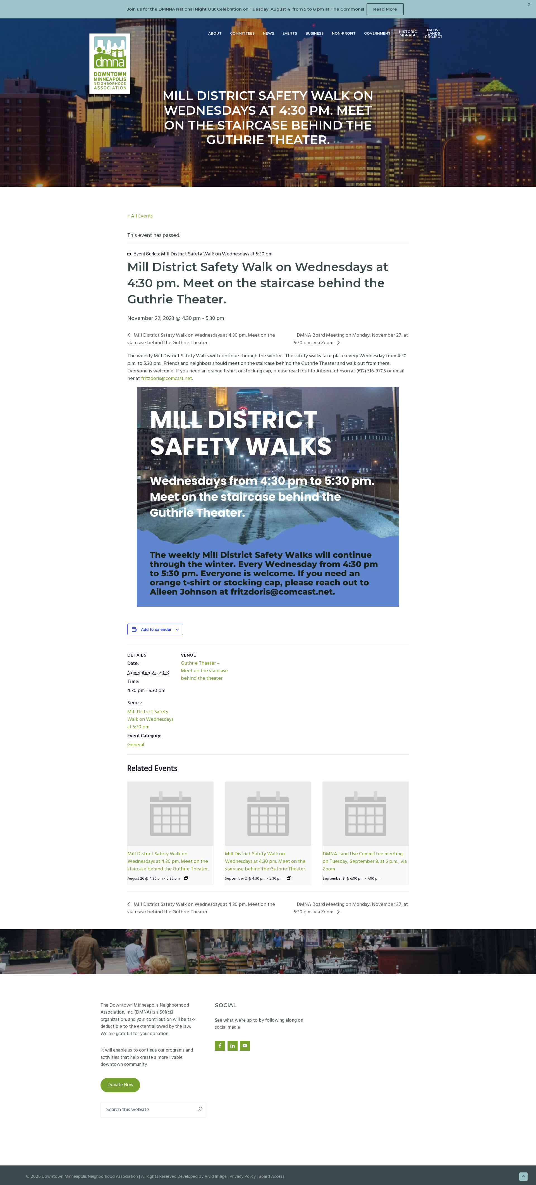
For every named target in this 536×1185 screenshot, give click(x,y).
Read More (385, 9)
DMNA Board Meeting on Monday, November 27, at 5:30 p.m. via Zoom (351, 339)
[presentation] (170, 814)
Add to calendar (156, 629)
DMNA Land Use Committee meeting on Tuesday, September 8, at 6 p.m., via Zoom (365, 861)
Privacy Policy (243, 1176)
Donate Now (120, 1085)
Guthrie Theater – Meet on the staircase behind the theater (204, 671)
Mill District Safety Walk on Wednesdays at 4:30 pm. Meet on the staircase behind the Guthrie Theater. (201, 339)
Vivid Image (216, 1176)
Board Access (271, 1176)
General (135, 745)
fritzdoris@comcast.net (166, 379)
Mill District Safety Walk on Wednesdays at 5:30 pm (150, 719)
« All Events (140, 216)
